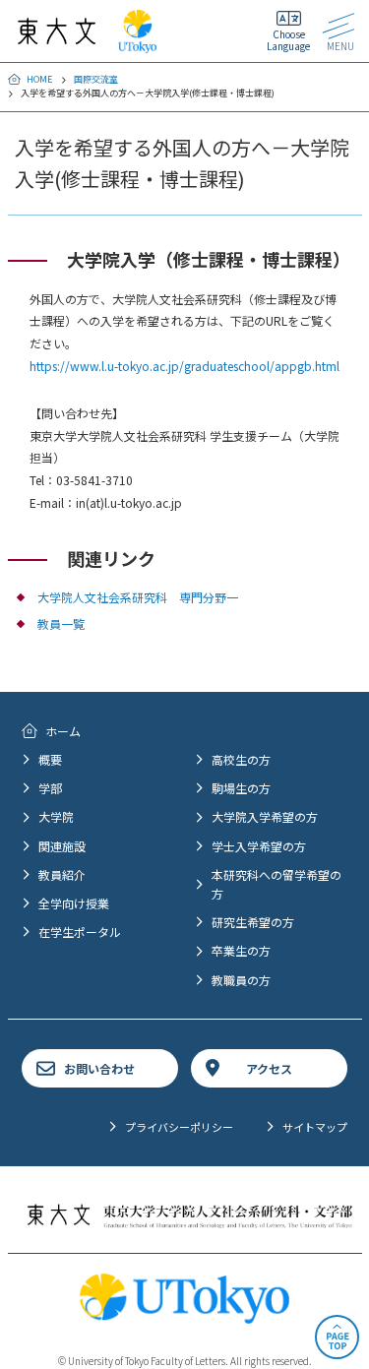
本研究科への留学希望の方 (276, 884)
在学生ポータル (79, 931)
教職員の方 (241, 979)
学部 (50, 787)
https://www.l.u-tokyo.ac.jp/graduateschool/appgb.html (184, 365)
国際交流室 (96, 79)
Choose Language (288, 40)
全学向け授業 (73, 903)
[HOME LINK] (56, 35)
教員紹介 (62, 874)
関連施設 (62, 846)
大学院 (56, 816)
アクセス (269, 1068)
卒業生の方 (241, 950)
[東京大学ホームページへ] (137, 43)
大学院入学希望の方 (265, 816)
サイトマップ (314, 1127)
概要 (50, 759)
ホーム (63, 730)
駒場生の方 (241, 787)
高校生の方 (241, 759)
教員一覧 (61, 623)
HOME (39, 79)
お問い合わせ (99, 1068)
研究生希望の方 (253, 921)
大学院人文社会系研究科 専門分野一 (137, 597)
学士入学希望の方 (259, 846)
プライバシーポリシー (179, 1127)
